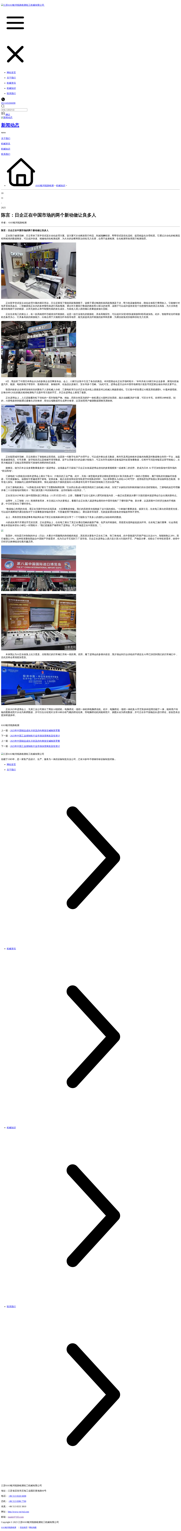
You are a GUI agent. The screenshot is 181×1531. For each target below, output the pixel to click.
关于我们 (5, 138)
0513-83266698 (8, 103)
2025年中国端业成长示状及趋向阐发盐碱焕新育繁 (35, 730)
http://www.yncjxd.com (18, 1511)
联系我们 (5, 154)
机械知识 (5, 149)
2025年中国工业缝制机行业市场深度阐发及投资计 (35, 736)
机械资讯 (5, 143)
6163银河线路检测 (45, 185)
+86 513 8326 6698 (17, 1496)
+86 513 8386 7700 (17, 1501)
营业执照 (23, 1527)
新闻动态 (10, 125)
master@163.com (16, 1517)
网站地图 (32, 1527)
